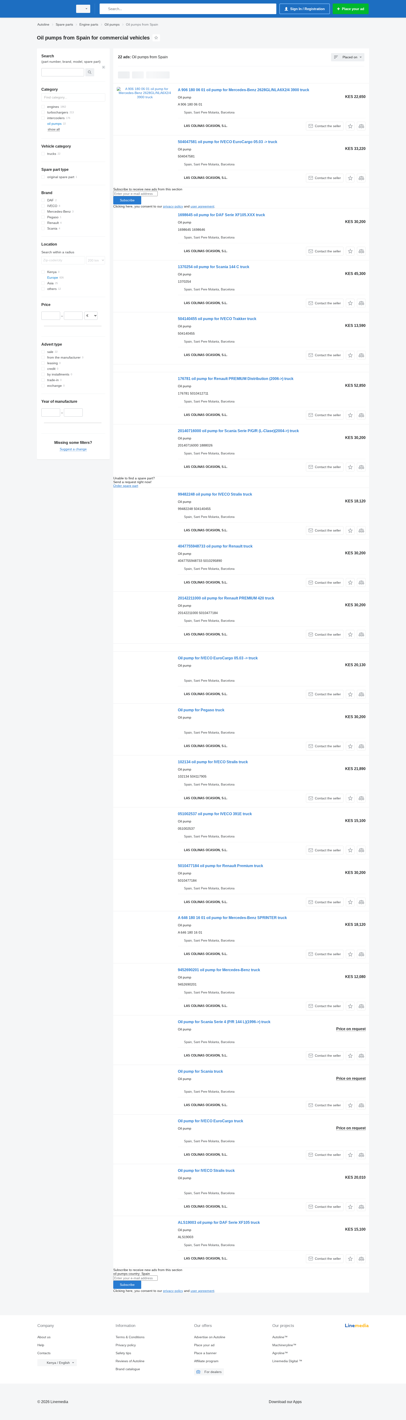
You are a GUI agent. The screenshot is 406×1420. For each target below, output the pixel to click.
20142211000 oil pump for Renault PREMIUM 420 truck (226, 598)
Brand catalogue (128, 1369)
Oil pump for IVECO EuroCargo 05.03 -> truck (218, 658)
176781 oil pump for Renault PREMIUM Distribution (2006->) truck (235, 379)
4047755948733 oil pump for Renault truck (215, 546)
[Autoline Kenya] (53, 8)
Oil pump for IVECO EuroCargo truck (210, 1121)
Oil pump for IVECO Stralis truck (206, 1171)
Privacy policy (126, 1345)
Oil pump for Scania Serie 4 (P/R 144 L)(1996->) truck (224, 1022)
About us (44, 1337)
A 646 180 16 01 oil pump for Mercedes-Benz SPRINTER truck (232, 918)
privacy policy (173, 206)
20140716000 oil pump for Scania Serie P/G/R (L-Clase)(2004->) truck (238, 431)
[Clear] (103, 67)
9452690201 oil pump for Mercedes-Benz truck (219, 970)
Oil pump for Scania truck (200, 1071)
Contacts (44, 1353)
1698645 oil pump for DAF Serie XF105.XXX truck (221, 215)
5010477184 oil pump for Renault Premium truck (220, 866)
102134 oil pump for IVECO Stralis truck (213, 762)
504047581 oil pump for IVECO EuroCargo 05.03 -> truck (227, 142)
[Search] (104, 9)
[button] (350, 126)
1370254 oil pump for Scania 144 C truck (213, 267)
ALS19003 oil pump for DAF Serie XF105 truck (219, 1222)
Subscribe (127, 200)
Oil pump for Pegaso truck (201, 710)
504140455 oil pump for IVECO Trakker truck (217, 319)
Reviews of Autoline (130, 1361)
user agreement (202, 206)
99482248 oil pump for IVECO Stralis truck (215, 494)
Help (40, 1345)
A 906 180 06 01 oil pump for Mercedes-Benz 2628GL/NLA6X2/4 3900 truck (243, 90)
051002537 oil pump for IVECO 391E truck (215, 814)
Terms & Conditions (130, 1337)
